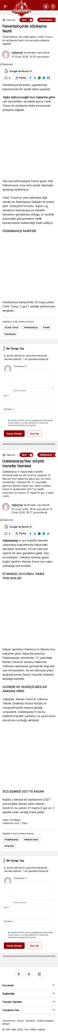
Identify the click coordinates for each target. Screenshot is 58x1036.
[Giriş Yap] (53, 6)
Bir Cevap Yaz (15, 348)
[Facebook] (19, 974)
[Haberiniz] (21, 8)
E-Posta (9, 409)
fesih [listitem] (46, 327)
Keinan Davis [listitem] (31, 839)
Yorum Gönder (14, 433)
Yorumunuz (20, 366)
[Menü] (5, 6)
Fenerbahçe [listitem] (31, 327)
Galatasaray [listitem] (11, 839)
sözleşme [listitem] (10, 334)
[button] (46, 6)
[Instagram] (39, 974)
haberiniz (17, 52)
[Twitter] (29, 974)
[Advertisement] (29, 146)
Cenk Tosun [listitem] (11, 327)
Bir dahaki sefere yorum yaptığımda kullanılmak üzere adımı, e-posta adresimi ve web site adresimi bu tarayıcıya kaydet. (30, 422)
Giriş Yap (34, 433)
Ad (6, 395)
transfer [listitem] (9, 846)
